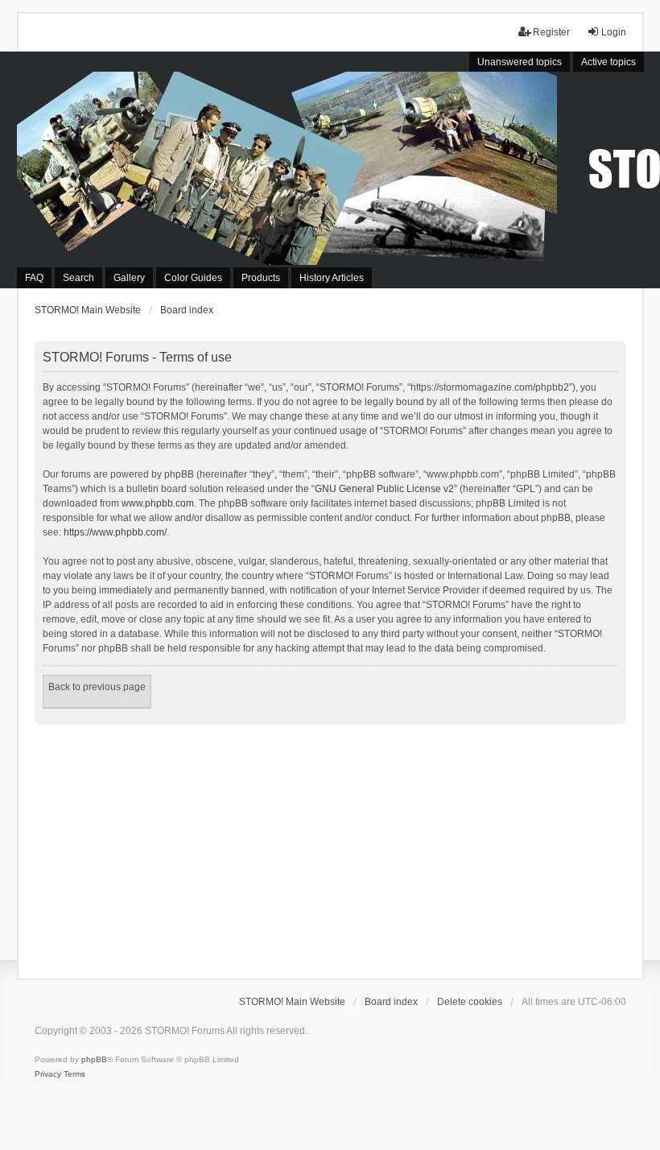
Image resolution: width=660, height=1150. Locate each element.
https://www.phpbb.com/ (115, 532)
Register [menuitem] (551, 32)
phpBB (94, 1059)
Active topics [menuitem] (608, 62)
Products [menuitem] (260, 277)
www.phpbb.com (158, 503)
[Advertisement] (330, 845)
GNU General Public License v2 (384, 488)
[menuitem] (48, 1074)
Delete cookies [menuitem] (469, 1001)
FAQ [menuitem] (34, 277)
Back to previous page (97, 687)
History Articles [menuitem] (331, 277)
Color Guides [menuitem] (193, 277)
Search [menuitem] (78, 277)
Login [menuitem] (613, 32)
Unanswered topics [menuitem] (519, 62)
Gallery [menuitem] (129, 277)
